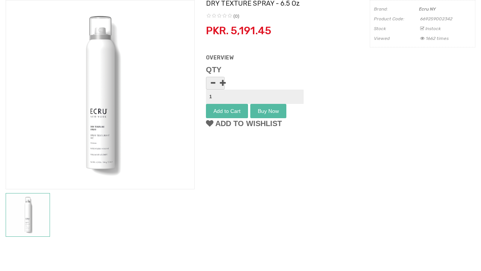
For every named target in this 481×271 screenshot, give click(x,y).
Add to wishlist (247, 123)
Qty (213, 69)
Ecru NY (427, 9)
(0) (236, 16)
